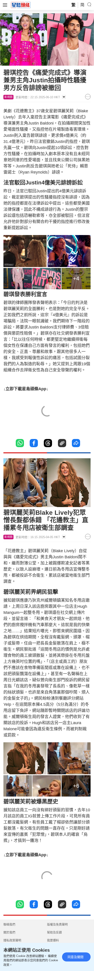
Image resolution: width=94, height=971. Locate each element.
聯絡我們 (9, 924)
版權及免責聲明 (57, 924)
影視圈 (8, 97)
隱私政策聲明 (12, 940)
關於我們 (9, 932)
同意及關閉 (76, 957)
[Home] (20, 4)
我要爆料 (53, 940)
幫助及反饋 (54, 932)
